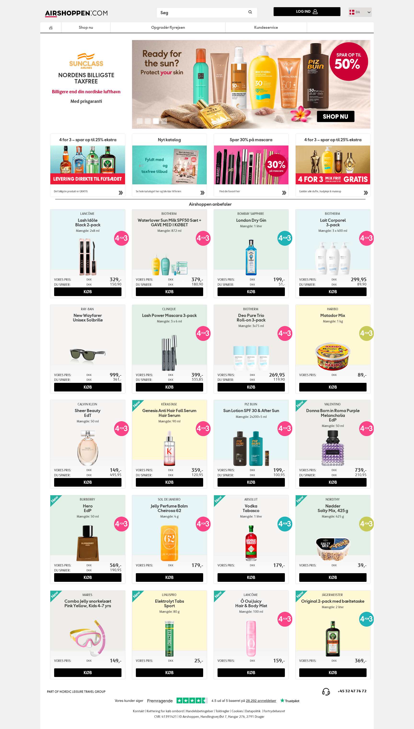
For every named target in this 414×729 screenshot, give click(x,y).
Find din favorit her (229, 191)
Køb (88, 291)
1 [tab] (140, 121)
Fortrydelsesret (274, 711)
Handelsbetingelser (199, 711)
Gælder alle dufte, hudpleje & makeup (320, 191)
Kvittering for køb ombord (165, 711)
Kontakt (138, 711)
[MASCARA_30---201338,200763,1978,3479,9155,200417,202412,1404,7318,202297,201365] (251, 165)
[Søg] (250, 12)
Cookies (237, 711)
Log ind (303, 11)
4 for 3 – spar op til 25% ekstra (87, 139)
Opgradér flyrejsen (168, 27)
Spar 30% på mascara (251, 139)
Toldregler (222, 711)
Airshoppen (51, 27)
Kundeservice (266, 27)
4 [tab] (164, 121)
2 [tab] (148, 121)
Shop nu (86, 27)
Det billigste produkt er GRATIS (71, 191)
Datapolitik (253, 711)
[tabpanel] (251, 84)
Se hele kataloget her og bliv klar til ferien (158, 191)
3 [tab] (156, 121)
